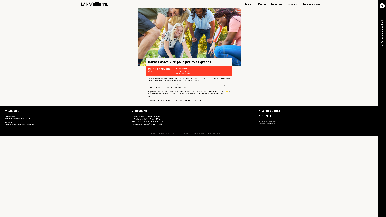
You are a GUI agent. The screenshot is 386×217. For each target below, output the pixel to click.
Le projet (249, 4)
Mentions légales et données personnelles (213, 133)
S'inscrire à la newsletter (267, 123)
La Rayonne (181, 69)
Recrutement (172, 133)
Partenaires (161, 133)
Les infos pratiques (311, 4)
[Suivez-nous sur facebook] (259, 116)
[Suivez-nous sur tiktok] (270, 116)
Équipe (153, 133)
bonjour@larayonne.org (266, 121)
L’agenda (262, 4)
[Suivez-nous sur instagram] (263, 116)
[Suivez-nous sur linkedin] (267, 116)
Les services (276, 4)
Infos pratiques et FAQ (188, 133)
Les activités (293, 4)
